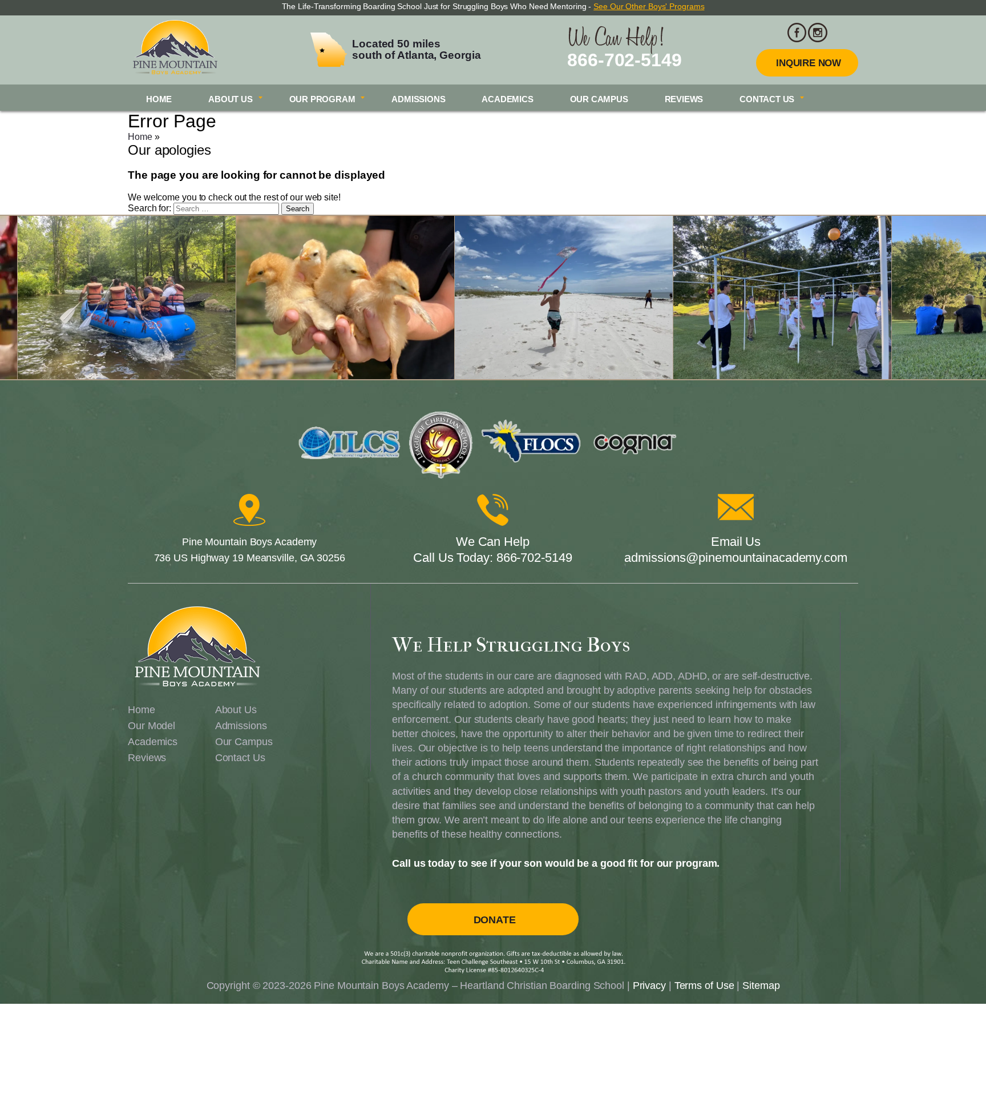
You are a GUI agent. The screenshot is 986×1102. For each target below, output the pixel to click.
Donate (495, 920)
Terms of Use (704, 985)
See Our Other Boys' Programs (648, 6)
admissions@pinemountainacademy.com (735, 557)
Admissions (418, 99)
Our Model (151, 725)
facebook (797, 32)
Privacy (649, 985)
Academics (507, 99)
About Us (230, 99)
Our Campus (599, 99)
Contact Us (767, 99)
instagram (817, 32)
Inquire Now (808, 63)
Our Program (322, 99)
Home (159, 99)
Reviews (684, 99)
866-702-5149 (624, 60)
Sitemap (760, 985)
